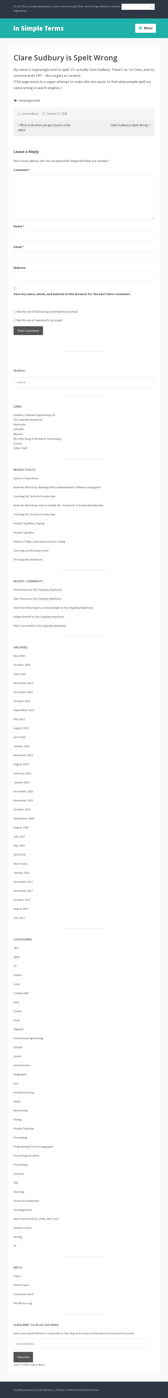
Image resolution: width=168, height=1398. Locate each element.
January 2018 (22, 873)
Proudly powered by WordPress (33, 1390)
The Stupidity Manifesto (28, 419)
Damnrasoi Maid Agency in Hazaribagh (37, 608)
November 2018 (23, 800)
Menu (148, 28)
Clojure (18, 975)
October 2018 (22, 809)
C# (15, 966)
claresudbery (30, 114)
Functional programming (28, 1038)
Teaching (19, 1192)
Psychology (21, 1164)
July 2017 (19, 918)
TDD (16, 1183)
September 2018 (24, 818)
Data (16, 1002)
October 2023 (22, 701)
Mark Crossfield (23, 626)
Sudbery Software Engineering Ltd (34, 415)
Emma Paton (21, 589)
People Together (24, 532)
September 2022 (24, 710)
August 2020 (21, 728)
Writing (18, 1237)
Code (17, 984)
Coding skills (21, 993)
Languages (20, 1074)
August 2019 (21, 764)
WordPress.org (23, 1303)
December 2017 (23, 882)
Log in (17, 1276)
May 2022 (19, 719)
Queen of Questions (26, 478)
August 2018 (21, 827)
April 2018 (19, 854)
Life (16, 1083)
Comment (22, 170)
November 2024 (23, 683)
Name (19, 226)
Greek (17, 1056)
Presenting (20, 1137)
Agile (17, 957)
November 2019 (23, 755)
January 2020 (22, 746)
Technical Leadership (26, 1201)
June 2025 (20, 674)
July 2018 (19, 836)
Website (20, 268)
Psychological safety (26, 1155)
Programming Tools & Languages (34, 1146)
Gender (18, 1047)
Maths (17, 1101)
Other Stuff (20, 448)
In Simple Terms (38, 28)
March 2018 (20, 864)
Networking (21, 1110)
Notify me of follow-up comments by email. (47, 311)
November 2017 (23, 891)
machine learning (24, 1092)
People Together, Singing (29, 523)
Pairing (18, 1119)
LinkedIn (19, 429)
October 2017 (22, 900)
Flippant (18, 1029)
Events (18, 443)
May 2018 (19, 845)
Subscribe (23, 1357)
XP (15, 1246)
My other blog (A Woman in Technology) (37, 439)
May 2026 (19, 656)
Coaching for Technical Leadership (34, 496)
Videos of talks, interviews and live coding (39, 541)
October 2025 (22, 665)
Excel (17, 1020)
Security (19, 1174)
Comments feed (23, 1294)
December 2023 (23, 692)
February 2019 (22, 773)
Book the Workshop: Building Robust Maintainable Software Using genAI (57, 487)
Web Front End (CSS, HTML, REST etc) (36, 1219)
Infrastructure (22, 1065)
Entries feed (21, 1285)
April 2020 (19, 737)
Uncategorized (29, 100)
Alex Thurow (21, 598)
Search (152, 6)
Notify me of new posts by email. (40, 320)
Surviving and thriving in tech (31, 550)
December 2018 (23, 791)
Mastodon (20, 424)
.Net (16, 948)
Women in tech (23, 1228)
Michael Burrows (89, 1390)
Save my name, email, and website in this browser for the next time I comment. (72, 294)
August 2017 (21, 909)
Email (19, 247)
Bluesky (18, 434)
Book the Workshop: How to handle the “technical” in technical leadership (58, 505)
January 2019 (22, 782)
